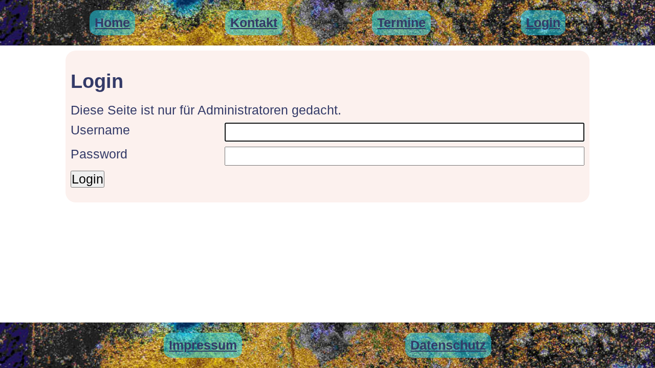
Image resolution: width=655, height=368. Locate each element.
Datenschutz (448, 345)
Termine (401, 22)
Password (99, 154)
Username (100, 130)
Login (543, 22)
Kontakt (253, 22)
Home (112, 22)
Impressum (203, 345)
